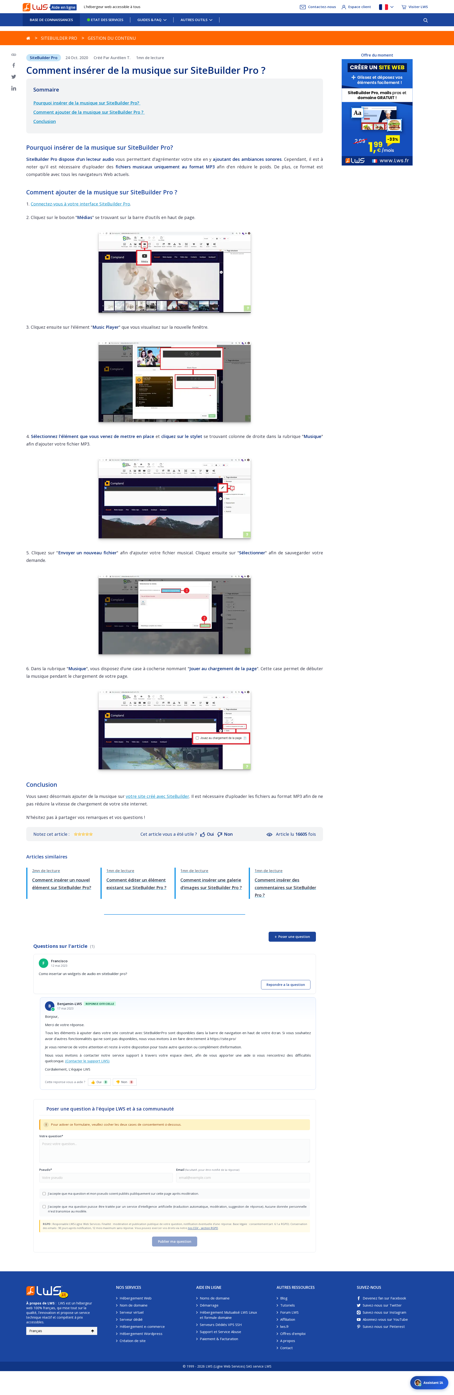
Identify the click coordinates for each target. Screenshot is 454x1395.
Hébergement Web (136, 1298)
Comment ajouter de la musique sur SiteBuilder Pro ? (89, 112)
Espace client (359, 6)
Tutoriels (287, 1305)
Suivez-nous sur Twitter (382, 1305)
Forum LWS (289, 1312)
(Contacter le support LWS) (87, 1060)
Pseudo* (45, 1170)
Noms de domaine (215, 1298)
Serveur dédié (131, 1319)
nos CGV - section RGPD (203, 1228)
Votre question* (51, 1136)
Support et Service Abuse (220, 1331)
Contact (286, 1347)
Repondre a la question (285, 984)
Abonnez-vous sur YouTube (385, 1319)
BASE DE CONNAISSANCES (51, 19)
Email (207, 1170)
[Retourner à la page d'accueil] (28, 38)
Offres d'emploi (293, 1333)
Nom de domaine (134, 1305)
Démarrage (209, 1305)
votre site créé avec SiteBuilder (157, 796)
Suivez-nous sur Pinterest (384, 1326)
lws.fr (284, 1326)
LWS (51, 1303)
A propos (287, 1340)
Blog (284, 1298)
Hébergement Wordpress (141, 1333)
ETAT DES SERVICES (106, 19)
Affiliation (287, 1319)
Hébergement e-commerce (142, 1326)
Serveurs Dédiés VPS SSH (221, 1324)
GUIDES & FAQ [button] (149, 19)
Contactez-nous (322, 6)
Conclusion (44, 121)
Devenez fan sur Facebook (384, 1298)
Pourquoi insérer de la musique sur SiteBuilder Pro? (86, 103)
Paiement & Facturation (219, 1338)
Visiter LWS (418, 6)
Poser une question (292, 937)
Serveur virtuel (132, 1312)
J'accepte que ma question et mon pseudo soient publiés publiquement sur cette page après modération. (123, 1193)
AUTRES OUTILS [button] (194, 19)
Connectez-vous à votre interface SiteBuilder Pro (80, 204)
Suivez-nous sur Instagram (384, 1312)
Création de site (133, 1340)
